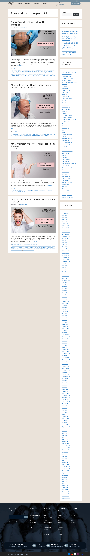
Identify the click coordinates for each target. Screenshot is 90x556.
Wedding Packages (67, 195)
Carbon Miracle (66, 109)
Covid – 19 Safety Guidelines (69, 119)
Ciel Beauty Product (67, 117)
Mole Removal (65, 165)
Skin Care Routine (66, 178)
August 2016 (65, 452)
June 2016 (64, 454)
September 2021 (66, 336)
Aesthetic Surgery (66, 80)
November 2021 (66, 332)
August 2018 (65, 403)
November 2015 (66, 468)
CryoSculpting (65, 121)
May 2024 (64, 269)
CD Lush (20, 6)
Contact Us (62, 2)
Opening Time (72, 544)
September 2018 (66, 401)
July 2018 (64, 406)
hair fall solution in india (26, 247)
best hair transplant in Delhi (37, 71)
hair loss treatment (47, 71)
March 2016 (65, 460)
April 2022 (64, 322)
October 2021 (65, 334)
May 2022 (64, 320)
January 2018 (65, 418)
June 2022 (64, 318)
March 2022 (65, 324)
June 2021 (64, 343)
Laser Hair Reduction (67, 151)
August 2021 (65, 339)
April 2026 (64, 221)
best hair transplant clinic (30, 132)
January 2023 (65, 303)
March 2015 (65, 485)
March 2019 (65, 389)
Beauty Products (66, 90)
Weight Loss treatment (67, 197)
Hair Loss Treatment (26, 244)
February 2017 (65, 441)
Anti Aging (64, 86)
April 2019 (64, 387)
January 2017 (65, 443)
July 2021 (64, 341)
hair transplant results (25, 72)
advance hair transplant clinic (18, 70)
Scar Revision (65, 172)
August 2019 (65, 378)
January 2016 (65, 464)
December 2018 (66, 395)
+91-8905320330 (65, 4)
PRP (63, 170)
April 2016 (64, 458)
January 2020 (65, 368)
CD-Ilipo (64, 113)
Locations (44, 3)
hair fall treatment (35, 247)
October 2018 (65, 399)
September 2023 (66, 286)
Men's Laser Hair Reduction (69, 163)
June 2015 (64, 479)
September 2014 (66, 498)
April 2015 (64, 483)
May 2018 (64, 410)
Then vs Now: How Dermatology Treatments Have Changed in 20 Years (70, 33)
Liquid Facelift (65, 161)
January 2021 (65, 351)
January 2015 (65, 489)
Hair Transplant (15, 68)
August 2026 (65, 213)
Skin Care (64, 174)
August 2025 (65, 238)
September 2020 (66, 359)
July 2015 (64, 477)
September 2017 (66, 426)
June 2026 (64, 217)
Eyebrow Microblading (67, 134)
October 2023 (65, 284)
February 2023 (65, 301)
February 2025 (65, 251)
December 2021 (66, 330)
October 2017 (65, 424)
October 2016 (65, 450)
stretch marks (65, 184)
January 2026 (65, 227)
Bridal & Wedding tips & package (70, 100)
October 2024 (65, 259)
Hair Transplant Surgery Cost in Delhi (41, 74)
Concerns (27, 3)
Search (64, 12)
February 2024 (65, 276)
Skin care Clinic (66, 176)
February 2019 (65, 391)
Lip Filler (64, 155)
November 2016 (66, 447)
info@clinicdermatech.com (57, 546)
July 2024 (64, 265)
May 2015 (64, 481)
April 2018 (64, 412)
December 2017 (66, 420)
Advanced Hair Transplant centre (42, 70)
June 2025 (64, 242)
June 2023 (64, 292)
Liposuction (65, 157)
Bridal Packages (66, 107)
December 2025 (66, 230)
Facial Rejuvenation (67, 138)
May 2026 (64, 219)
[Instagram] (74, 1)
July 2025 (64, 240)
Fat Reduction (65, 140)
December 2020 (66, 353)
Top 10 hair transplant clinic (28, 250)
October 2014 (65, 496)
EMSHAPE (64, 132)
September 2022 (66, 311)
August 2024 (65, 263)
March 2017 (65, 439)
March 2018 (65, 414)
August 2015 (65, 475)
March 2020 (65, 364)
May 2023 (64, 295)
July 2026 (64, 215)
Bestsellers (36, 3)
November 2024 (66, 257)
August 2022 (65, 313)
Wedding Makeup (66, 193)
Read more (20, 65)
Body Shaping (65, 96)
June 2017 (64, 433)
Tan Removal (65, 188)
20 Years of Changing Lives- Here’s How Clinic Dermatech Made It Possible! (69, 52)
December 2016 (66, 445)
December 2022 (66, 305)
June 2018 (64, 408)
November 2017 (66, 422)
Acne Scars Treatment (67, 76)
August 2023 (65, 288)
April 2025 (64, 246)
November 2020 (66, 355)
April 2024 (64, 271)
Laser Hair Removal (67, 153)
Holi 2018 (64, 146)
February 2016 (65, 462)
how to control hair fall (17, 250)
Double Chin (65, 126)
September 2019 (66, 376)
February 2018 (65, 416)
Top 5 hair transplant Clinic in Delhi (37, 75)
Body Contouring (66, 94)
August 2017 (65, 429)
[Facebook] (77, 1)
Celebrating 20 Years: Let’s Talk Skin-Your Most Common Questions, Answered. (70, 47)
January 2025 (65, 253)
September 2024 (66, 261)
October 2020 (65, 357)
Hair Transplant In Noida (30, 134)
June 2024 (64, 267)
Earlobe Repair (65, 128)
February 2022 (65, 326)
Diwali (63, 123)
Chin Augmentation (67, 115)
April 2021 (64, 345)
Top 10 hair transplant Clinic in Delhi (22, 75)
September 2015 (66, 473)
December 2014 (66, 491)
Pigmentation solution (67, 167)
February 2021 (65, 349)
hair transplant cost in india (27, 248)
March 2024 (65, 274)
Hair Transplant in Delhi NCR (39, 248)
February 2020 (65, 366)
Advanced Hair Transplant (29, 70)
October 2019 (65, 374)
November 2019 (66, 372)
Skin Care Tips (65, 180)
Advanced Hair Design (16, 244)
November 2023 (66, 282)
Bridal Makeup (65, 105)
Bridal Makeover (66, 102)
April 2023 (64, 297)
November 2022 (66, 307)
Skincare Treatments (67, 182)
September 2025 (66, 236)
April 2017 (64, 437)
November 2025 (66, 232)
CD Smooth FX (65, 111)
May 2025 (64, 244)
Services (20, 3)
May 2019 (64, 385)
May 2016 (64, 456)
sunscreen (64, 186)
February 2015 (65, 487)
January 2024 (65, 278)
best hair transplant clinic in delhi (24, 71)
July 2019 (64, 380)
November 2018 (66, 397)
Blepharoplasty (65, 92)
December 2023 (66, 280)
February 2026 (65, 225)
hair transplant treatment (43, 135)
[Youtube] (79, 1)
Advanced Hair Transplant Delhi (18, 132)
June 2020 (64, 362)
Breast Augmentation (67, 98)
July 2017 (64, 431)
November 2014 (66, 494)
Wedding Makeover (67, 190)
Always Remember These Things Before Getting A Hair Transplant (31, 86)
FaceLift (64, 136)
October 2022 (65, 309)
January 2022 (65, 328)
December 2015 (66, 466)
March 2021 (65, 347)
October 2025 (65, 234)
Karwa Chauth (65, 149)
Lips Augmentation (66, 159)
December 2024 (66, 255)
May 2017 (64, 435)
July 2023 (64, 290)
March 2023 (65, 299)
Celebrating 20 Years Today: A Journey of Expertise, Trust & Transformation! (69, 38)
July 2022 (64, 315)
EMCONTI (64, 130)
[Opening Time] (66, 545)
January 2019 (65, 393)
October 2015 (65, 470)
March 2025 (65, 248)
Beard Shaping (65, 88)
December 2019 (66, 370)
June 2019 (64, 383)
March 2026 (65, 223)
